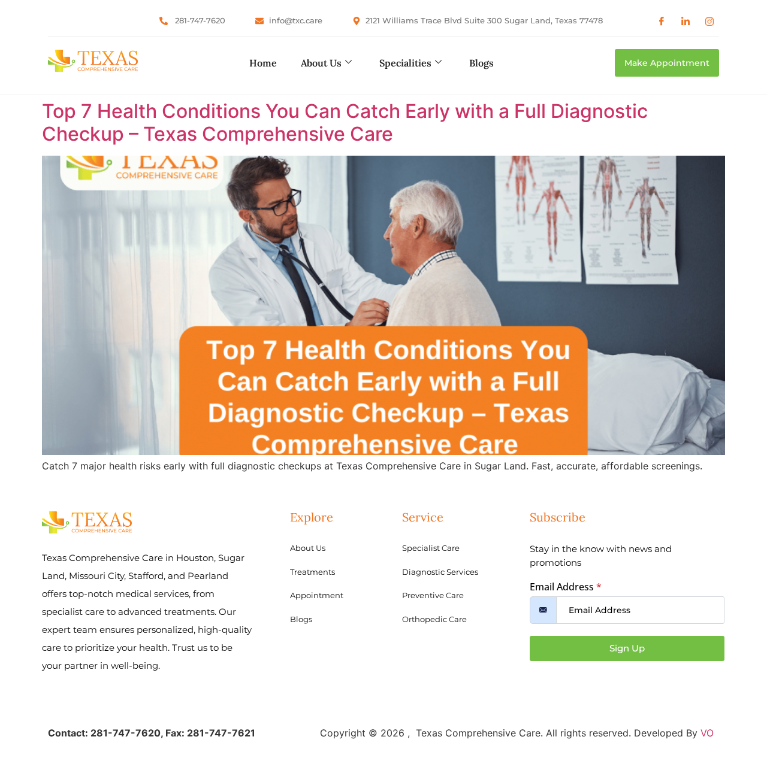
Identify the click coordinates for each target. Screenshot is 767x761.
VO (707, 733)
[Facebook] (662, 21)
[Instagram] (709, 21)
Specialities (405, 63)
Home (263, 63)
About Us (321, 63)
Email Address (566, 587)
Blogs (481, 63)
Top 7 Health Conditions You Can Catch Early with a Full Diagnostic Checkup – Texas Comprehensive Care (345, 122)
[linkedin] (685, 21)
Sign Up (627, 648)
